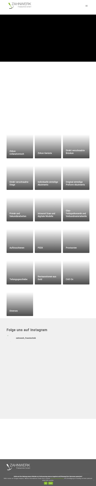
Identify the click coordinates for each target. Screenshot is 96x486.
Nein (50, 483)
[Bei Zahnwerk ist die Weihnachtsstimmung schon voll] (58, 358)
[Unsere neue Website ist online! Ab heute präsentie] (38, 360)
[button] (87, 6)
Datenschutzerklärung (57, 478)
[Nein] (94, 480)
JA (45, 483)
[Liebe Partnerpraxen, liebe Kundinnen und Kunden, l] (17, 375)
